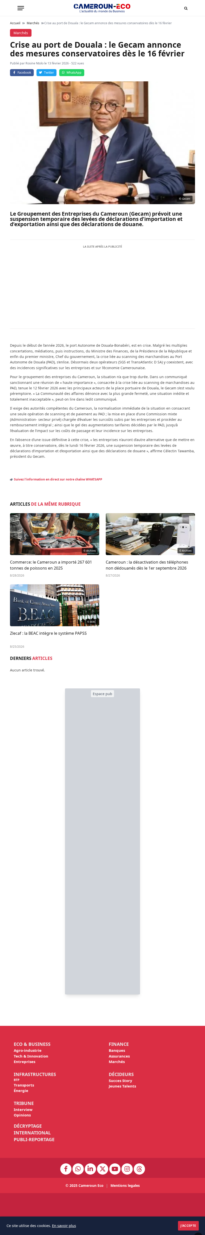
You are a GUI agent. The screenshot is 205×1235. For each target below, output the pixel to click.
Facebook (24, 72)
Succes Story (120, 1080)
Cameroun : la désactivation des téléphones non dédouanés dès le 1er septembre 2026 (147, 565)
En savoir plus (64, 1225)
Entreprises (24, 1061)
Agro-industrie (28, 1050)
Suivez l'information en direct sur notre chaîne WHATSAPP (58, 479)
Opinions (22, 1114)
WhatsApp (74, 72)
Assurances (119, 1056)
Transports (24, 1084)
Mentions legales (125, 1185)
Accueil (15, 23)
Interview (23, 1109)
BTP (17, 1080)
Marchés (117, 1061)
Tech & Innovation (31, 1056)
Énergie (21, 1090)
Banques (117, 1050)
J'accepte (188, 1226)
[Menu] (21, 8)
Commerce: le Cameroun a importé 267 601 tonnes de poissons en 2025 (51, 565)
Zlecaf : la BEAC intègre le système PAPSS (48, 633)
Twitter (49, 72)
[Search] (186, 8)
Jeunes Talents (122, 1085)
